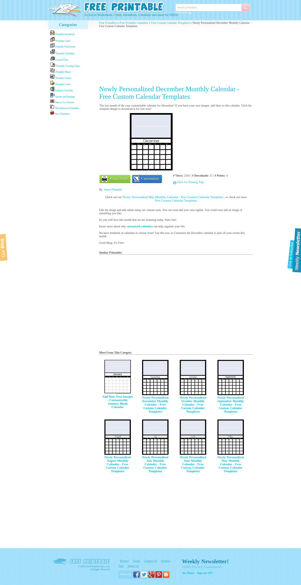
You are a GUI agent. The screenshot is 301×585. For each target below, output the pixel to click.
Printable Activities (63, 90)
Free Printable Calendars (134, 22)
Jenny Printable (113, 189)
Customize (150, 178)
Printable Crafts (63, 84)
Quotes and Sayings (65, 96)
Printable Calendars (65, 53)
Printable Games (63, 78)
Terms (136, 560)
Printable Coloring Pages (67, 66)
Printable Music (63, 71)
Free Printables (108, 22)
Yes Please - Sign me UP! (197, 573)
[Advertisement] (68, 180)
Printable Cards (62, 41)
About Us (133, 566)
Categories (68, 24)
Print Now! (119, 178)
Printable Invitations (65, 34)
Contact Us (150, 560)
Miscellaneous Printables (66, 108)
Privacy (124, 560)
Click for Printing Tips (190, 182)
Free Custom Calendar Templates (170, 22)
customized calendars (140, 226)
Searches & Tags (184, 12)
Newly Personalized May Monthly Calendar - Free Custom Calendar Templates (173, 197)
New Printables (62, 113)
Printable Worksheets (65, 46)
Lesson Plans (61, 59)
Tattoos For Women (64, 102)
